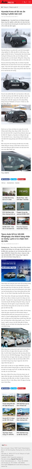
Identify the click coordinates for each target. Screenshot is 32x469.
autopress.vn (20, 457)
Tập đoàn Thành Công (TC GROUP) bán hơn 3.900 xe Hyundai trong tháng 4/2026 (9, 434)
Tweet (14, 179)
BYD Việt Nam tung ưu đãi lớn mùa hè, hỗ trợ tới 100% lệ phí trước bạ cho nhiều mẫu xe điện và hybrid (23, 434)
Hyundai (17, 183)
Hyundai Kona (10, 183)
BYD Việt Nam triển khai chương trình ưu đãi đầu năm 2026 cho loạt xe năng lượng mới (9, 213)
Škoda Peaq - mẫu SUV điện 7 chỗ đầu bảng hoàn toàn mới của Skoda (23, 199)
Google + (22, 179)
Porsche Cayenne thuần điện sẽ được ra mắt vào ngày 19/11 (22, 228)
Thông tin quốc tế (13, 7)
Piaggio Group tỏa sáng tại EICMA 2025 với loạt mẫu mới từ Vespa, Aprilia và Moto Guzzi (23, 213)
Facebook (6, 179)
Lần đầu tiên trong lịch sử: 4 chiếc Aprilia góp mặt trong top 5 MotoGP (9, 199)
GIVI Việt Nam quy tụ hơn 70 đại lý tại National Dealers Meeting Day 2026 (23, 404)
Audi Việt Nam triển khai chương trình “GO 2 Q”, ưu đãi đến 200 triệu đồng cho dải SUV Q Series (23, 419)
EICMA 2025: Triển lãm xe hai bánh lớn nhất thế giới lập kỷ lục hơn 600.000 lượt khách (9, 228)
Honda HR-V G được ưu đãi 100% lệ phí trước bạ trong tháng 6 (9, 419)
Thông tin (5, 7)
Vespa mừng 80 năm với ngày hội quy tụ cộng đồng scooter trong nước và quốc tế (9, 404)
